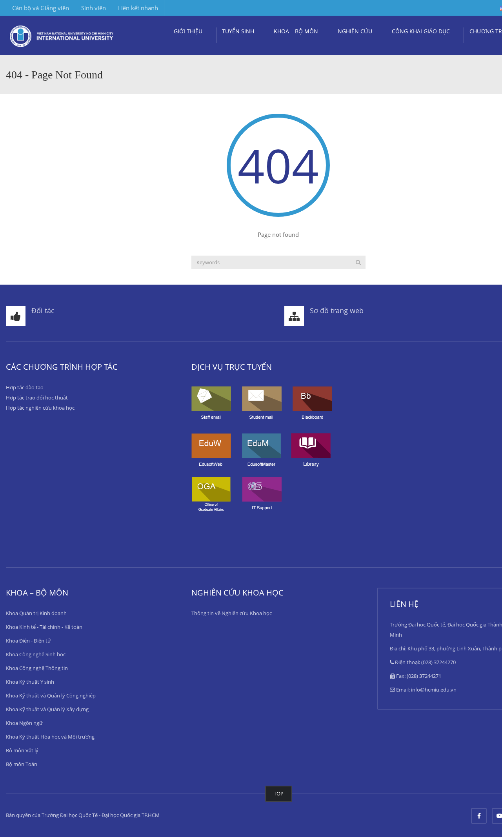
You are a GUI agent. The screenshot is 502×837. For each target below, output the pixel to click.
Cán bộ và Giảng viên (40, 8)
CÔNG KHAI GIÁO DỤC (421, 31)
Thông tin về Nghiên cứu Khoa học (231, 613)
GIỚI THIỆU (188, 31)
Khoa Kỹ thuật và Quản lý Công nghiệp (51, 695)
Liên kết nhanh (138, 8)
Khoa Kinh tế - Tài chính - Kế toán (44, 626)
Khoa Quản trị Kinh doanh (36, 613)
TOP (279, 793)
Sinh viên (93, 8)
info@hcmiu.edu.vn (434, 689)
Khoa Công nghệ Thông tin (37, 668)
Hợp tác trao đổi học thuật (37, 397)
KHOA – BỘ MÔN (296, 31)
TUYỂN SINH (238, 31)
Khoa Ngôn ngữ (24, 722)
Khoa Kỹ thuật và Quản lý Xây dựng (47, 709)
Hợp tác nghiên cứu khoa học (40, 407)
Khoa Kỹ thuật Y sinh (30, 681)
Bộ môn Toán (21, 764)
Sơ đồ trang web (337, 310)
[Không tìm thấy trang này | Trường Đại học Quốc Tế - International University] (62, 35)
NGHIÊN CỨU (355, 31)
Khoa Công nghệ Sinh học (35, 654)
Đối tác (43, 310)
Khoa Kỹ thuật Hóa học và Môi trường (50, 736)
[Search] (358, 262)
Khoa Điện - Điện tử (28, 640)
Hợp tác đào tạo (25, 387)
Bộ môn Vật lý (22, 750)
